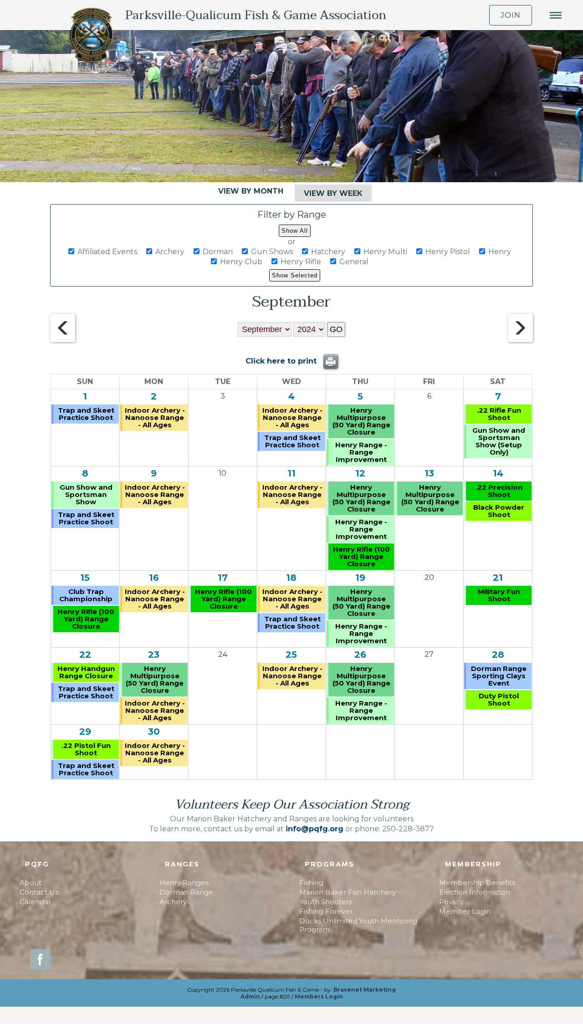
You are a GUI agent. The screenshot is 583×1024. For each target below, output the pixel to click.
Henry (499, 251)
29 (85, 731)
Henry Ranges (184, 882)
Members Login (319, 996)
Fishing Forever (326, 911)
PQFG (37, 864)
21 (498, 577)
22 (85, 654)
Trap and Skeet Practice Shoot (86, 414)
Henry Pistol (447, 251)
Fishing (311, 882)
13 (429, 473)
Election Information (474, 892)
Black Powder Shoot (498, 511)
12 (360, 473)
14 (498, 473)
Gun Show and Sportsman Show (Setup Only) (498, 441)
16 (154, 577)
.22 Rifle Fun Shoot (499, 414)
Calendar (35, 901)
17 (223, 577)
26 (360, 654)
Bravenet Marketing (364, 989)
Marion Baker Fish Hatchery (347, 892)
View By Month (250, 191)
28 (498, 654)
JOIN (511, 15)
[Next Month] (520, 339)
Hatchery (328, 251)
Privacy (451, 901)
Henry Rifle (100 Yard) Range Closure (361, 556)
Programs (329, 864)
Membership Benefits (477, 882)
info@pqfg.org (314, 828)
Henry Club (241, 261)
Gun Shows (272, 251)
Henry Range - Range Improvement (361, 452)
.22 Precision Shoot (499, 491)
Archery (169, 251)
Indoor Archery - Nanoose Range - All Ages (155, 417)
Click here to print (282, 361)
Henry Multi (385, 251)
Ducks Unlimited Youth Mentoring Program (358, 925)
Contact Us (39, 892)
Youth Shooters (325, 901)
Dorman (218, 251)
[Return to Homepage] (91, 36)
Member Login (465, 911)
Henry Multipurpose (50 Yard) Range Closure (361, 421)
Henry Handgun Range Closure (86, 672)
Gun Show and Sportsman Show (86, 494)
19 (360, 577)
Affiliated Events (107, 251)
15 (85, 577)
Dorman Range (186, 892)
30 (154, 731)
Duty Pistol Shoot (499, 699)
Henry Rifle (301, 261)
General (353, 261)
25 (291, 654)
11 (291, 473)
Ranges (182, 864)
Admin (250, 996)
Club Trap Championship (86, 595)
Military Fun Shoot (499, 595)
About (30, 882)
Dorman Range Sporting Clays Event (499, 675)
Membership (473, 864)
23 (153, 654)
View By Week (333, 193)
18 (291, 577)
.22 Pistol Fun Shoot (86, 749)
